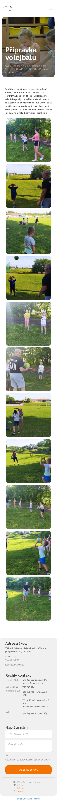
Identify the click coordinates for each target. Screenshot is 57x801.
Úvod (8, 66)
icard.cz (40, 782)
